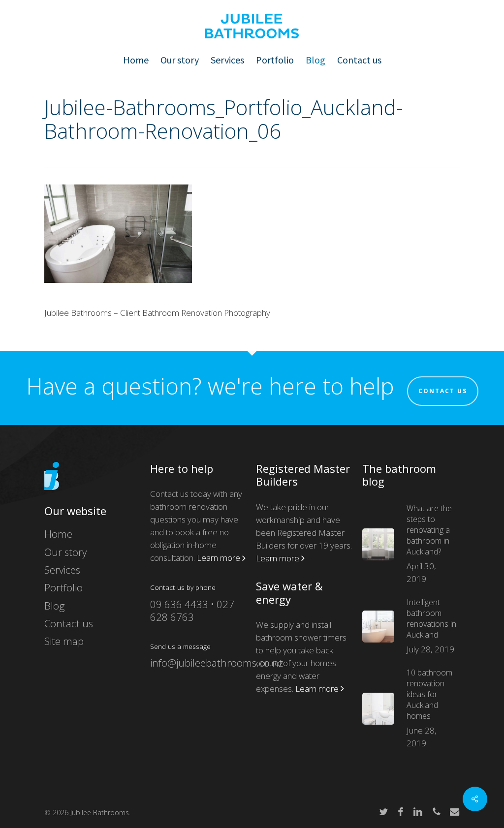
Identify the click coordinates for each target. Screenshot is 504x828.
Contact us (442, 391)
